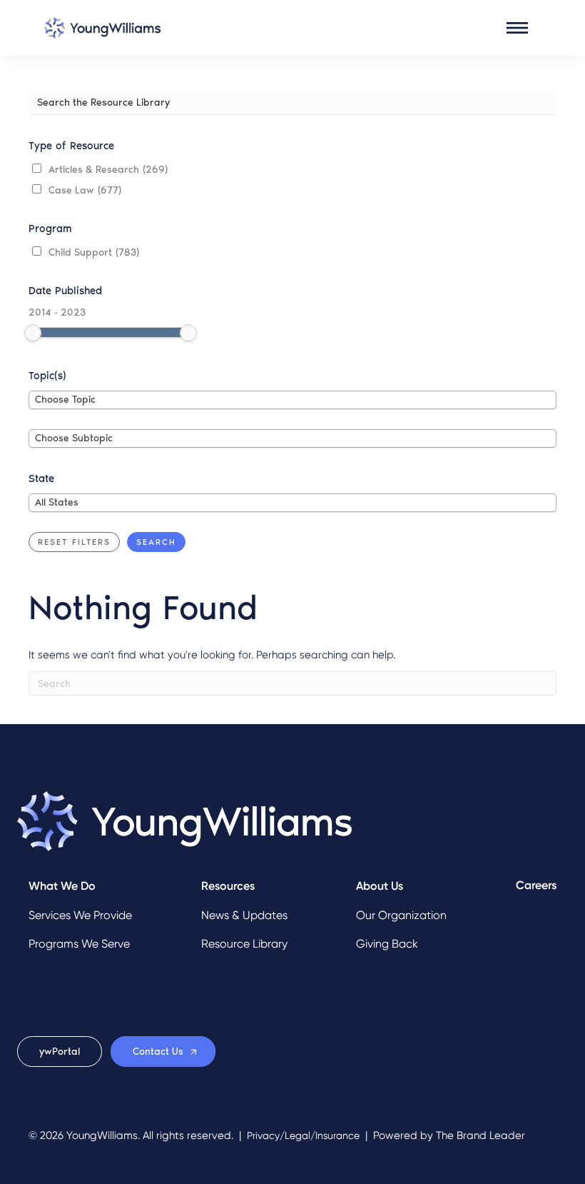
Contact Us (158, 1051)
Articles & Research (108, 170)
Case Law (85, 190)
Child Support (94, 252)
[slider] (32, 332)
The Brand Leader (480, 1135)
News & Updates (244, 915)
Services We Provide (80, 915)
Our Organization (401, 915)
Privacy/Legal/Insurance (303, 1135)
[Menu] (517, 28)
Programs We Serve (79, 943)
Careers (536, 885)
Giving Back (387, 943)
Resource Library (244, 943)
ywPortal (59, 1051)
